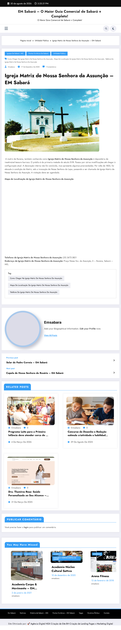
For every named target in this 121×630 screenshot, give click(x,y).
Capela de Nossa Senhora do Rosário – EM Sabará (34, 373)
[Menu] (6, 28)
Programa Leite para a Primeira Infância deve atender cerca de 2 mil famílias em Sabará (28, 433)
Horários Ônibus (93, 611)
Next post (10, 368)
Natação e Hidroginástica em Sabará (54, 558)
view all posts (50, 335)
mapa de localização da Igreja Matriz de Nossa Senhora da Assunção (79, 59)
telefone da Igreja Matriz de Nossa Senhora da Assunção (33, 292)
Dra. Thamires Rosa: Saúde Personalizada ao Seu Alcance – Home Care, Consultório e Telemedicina (27, 493)
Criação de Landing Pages (82, 622)
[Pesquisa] (106, 28)
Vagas (81, 611)
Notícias (23, 611)
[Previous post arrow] (114, 360)
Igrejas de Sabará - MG (15, 53)
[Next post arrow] (114, 373)
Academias (8, 554)
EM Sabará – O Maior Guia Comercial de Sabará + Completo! (59, 13)
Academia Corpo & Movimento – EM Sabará (14, 586)
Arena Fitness (90, 576)
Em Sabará (11, 611)
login (26, 527)
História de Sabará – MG (39, 611)
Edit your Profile (88, 328)
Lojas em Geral (20, 554)
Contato (106, 611)
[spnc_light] (113, 28)
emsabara (11, 67)
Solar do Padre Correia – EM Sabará (26, 362)
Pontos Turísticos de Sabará (38, 53)
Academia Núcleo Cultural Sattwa (53, 569)
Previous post (12, 358)
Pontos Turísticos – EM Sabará (64, 611)
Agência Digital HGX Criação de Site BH (50, 622)
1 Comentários (51, 67)
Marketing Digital (105, 622)
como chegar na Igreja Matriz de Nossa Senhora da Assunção (30, 59)
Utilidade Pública (59, 53)
